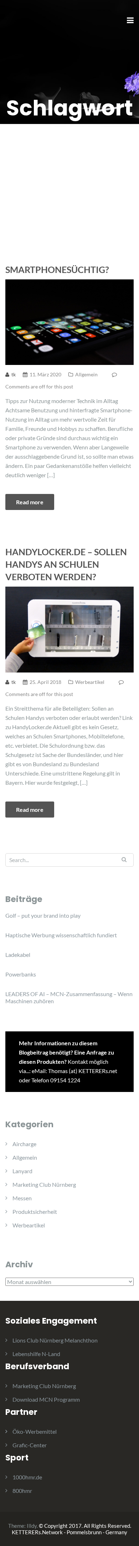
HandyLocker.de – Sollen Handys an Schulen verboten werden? (66, 564)
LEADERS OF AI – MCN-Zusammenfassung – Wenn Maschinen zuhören (69, 997)
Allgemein (86, 374)
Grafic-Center (29, 1445)
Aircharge (24, 1143)
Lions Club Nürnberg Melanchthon (55, 1340)
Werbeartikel (89, 682)
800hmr (22, 1490)
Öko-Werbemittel (34, 1431)
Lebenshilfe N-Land (36, 1353)
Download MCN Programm (46, 1399)
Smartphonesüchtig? (57, 269)
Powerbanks (20, 974)
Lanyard (22, 1171)
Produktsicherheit (34, 1211)
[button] (15, 23)
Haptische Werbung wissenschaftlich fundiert (61, 935)
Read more (29, 502)
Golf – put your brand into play (43, 915)
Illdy (32, 1525)
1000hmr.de (27, 1477)
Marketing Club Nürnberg (44, 1184)
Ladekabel (17, 954)
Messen (22, 1198)
